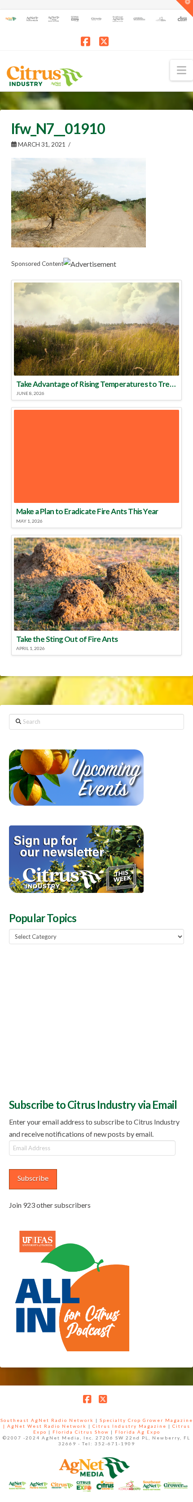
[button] (181, 70)
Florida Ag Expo (137, 1432)
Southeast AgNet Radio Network (47, 1420)
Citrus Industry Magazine (129, 1426)
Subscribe (33, 1178)
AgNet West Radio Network (47, 1426)
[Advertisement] (76, 1020)
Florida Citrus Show (81, 1432)
